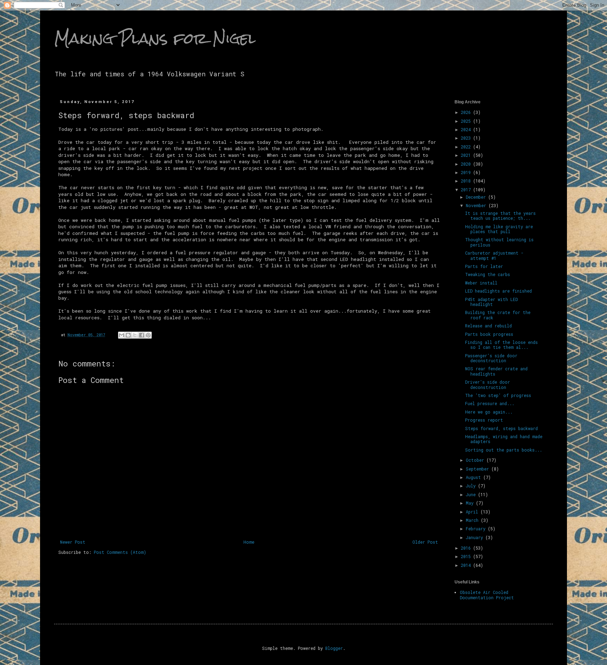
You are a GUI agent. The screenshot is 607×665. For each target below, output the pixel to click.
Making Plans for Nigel (155, 38)
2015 (467, 556)
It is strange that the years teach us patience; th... (500, 215)
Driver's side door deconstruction (487, 384)
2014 (467, 565)
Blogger (334, 648)
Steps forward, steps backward (501, 428)
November (477, 205)
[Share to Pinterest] (148, 335)
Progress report (484, 420)
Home (248, 542)
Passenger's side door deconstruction (491, 358)
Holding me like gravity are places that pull (499, 229)
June (472, 494)
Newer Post (72, 542)
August (474, 477)
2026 (467, 112)
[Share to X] (134, 335)
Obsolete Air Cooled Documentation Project (487, 594)
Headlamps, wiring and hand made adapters (503, 439)
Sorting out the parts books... (503, 450)
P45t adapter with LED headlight (491, 301)
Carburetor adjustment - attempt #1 (494, 255)
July (472, 485)
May (471, 503)
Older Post (425, 542)
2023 (467, 138)
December (477, 197)
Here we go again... (489, 412)
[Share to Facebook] (141, 335)
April (473, 511)
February (477, 528)
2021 (467, 155)
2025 (467, 121)
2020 (467, 164)
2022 (467, 146)
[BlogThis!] (128, 335)
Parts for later (484, 266)
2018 (467, 181)
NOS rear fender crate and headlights (496, 371)
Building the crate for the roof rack (497, 314)
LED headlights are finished (498, 291)
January (475, 537)
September (478, 469)
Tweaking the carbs (487, 274)
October (476, 460)
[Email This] (121, 335)
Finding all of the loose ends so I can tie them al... (501, 344)
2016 (467, 548)
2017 (467, 189)
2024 (467, 129)
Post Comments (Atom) (120, 552)
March (473, 520)
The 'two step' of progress (498, 395)
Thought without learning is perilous (499, 242)
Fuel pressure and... (489, 403)
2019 (467, 172)
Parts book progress (489, 334)
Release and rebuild (488, 325)
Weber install (481, 283)
